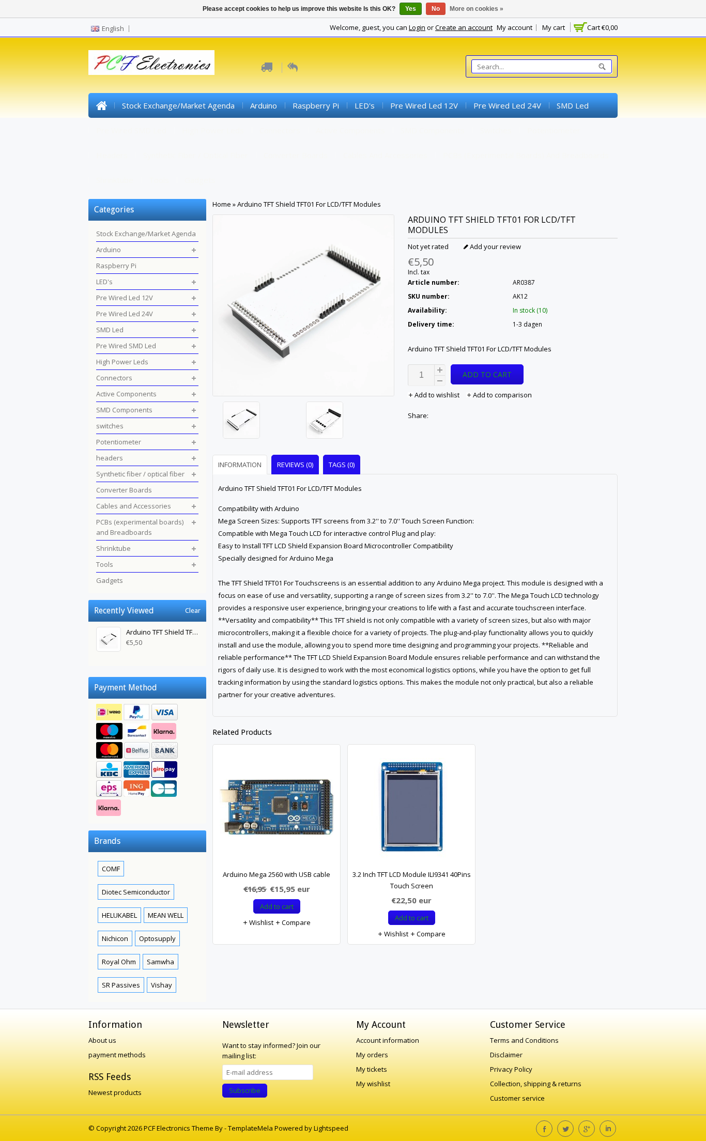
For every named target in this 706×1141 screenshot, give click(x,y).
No (436, 8)
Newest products (115, 1092)
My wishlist (373, 1083)
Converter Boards (296, 155)
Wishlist (260, 922)
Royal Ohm (119, 961)
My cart (553, 27)
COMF (111, 868)
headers (112, 155)
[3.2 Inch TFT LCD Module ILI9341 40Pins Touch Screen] (411, 809)
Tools (159, 180)
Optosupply (157, 938)
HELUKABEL (119, 915)
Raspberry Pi (316, 105)
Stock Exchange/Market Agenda (178, 105)
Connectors (279, 130)
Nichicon (115, 938)
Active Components (350, 130)
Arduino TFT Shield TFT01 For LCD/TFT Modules (309, 204)
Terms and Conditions (524, 1040)
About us (102, 1040)
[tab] (241, 464)
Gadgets (200, 180)
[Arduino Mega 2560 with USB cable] (276, 809)
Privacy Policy (511, 1069)
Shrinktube (114, 180)
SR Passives (121, 985)
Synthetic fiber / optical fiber (195, 155)
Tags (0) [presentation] (342, 464)
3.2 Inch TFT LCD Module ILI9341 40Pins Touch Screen (411, 880)
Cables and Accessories (385, 155)
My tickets (371, 1069)
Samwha (160, 961)
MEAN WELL (165, 915)
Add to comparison (501, 394)
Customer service (517, 1098)
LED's (365, 105)
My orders (372, 1054)
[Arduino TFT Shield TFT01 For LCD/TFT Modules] (262, 421)
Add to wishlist (437, 394)
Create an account (464, 27)
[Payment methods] (147, 761)
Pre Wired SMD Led (131, 130)
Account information (387, 1040)
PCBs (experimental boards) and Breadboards (526, 155)
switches (496, 130)
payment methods (117, 1054)
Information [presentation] (240, 464)
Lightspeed (331, 1128)
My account (514, 27)
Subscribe (244, 1090)
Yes (410, 8)
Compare (295, 922)
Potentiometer (553, 130)
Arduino (263, 105)
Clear (193, 610)
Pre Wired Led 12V (424, 105)
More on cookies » (476, 8)
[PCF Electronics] (151, 62)
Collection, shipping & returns (535, 1083)
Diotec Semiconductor (136, 892)
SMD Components (433, 130)
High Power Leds (213, 130)
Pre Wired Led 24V (507, 105)
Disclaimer (506, 1054)
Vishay (161, 985)
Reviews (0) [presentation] (295, 464)
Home (101, 105)
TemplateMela (251, 1128)
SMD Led (573, 105)
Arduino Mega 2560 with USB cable (276, 874)
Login (417, 27)
